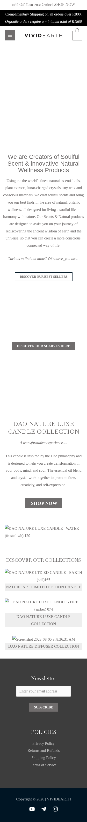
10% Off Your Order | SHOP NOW (43, 4)
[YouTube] (32, 809)
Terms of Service (44, 765)
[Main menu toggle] (10, 35)
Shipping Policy (43, 758)
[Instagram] (55, 809)
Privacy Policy (43, 743)
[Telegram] (43, 809)
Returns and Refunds (44, 750)
